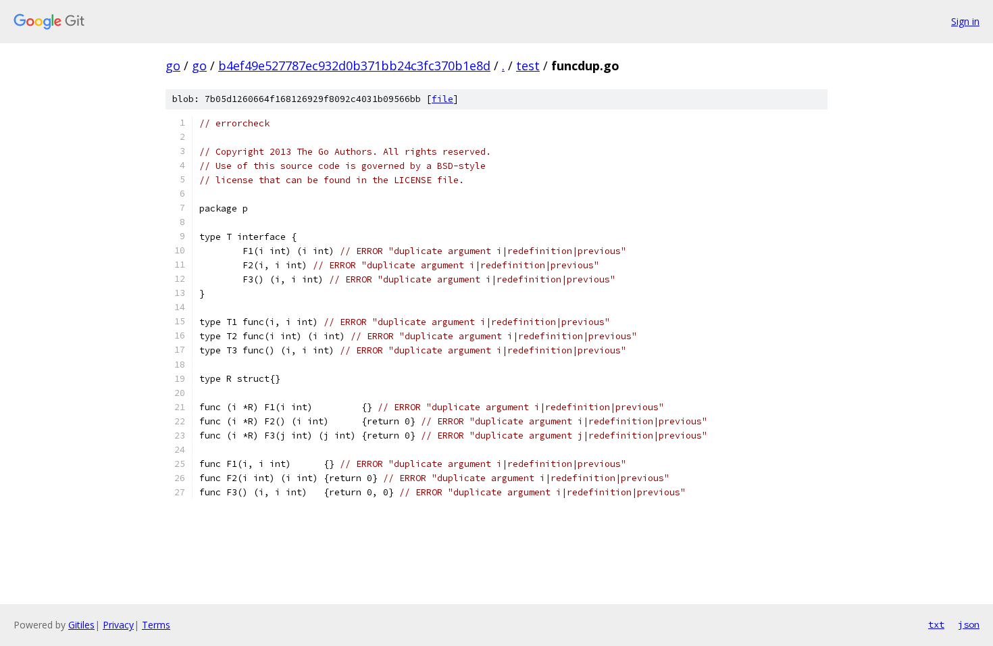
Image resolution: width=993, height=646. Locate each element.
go (173, 65)
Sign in (965, 21)
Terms (156, 624)
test (528, 65)
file (442, 99)
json (968, 624)
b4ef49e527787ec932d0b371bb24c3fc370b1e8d (354, 65)
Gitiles (81, 624)
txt (936, 624)
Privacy (118, 624)
